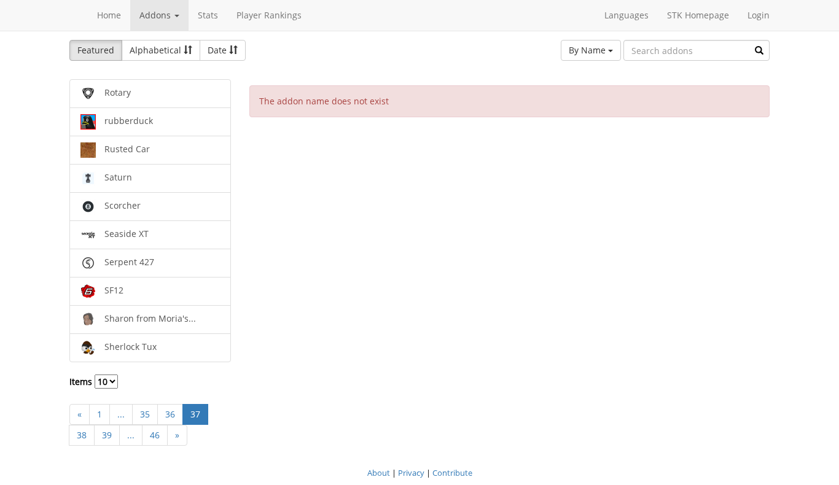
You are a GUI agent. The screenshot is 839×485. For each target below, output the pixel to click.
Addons (156, 15)
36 (170, 414)
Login (758, 15)
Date (218, 50)
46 (155, 435)
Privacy (411, 472)
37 (195, 414)
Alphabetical (157, 50)
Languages (626, 15)
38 (82, 435)
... (121, 414)
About (378, 472)
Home (109, 15)
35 (145, 414)
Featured (95, 50)
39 (107, 435)
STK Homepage (698, 15)
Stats (208, 15)
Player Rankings (269, 15)
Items (82, 381)
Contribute (452, 472)
